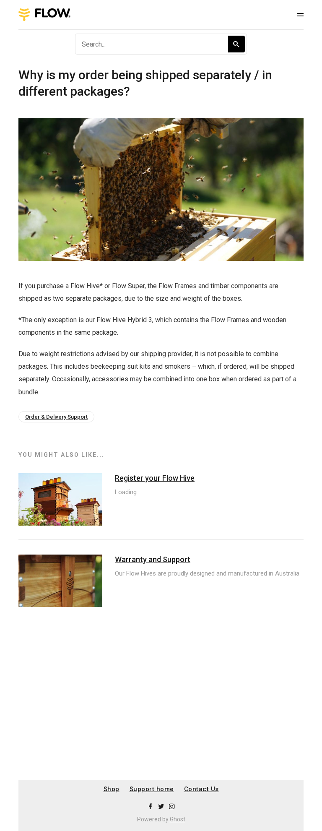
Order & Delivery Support (56, 417)
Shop (111, 789)
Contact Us (201, 789)
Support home (152, 789)
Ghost (177, 819)
